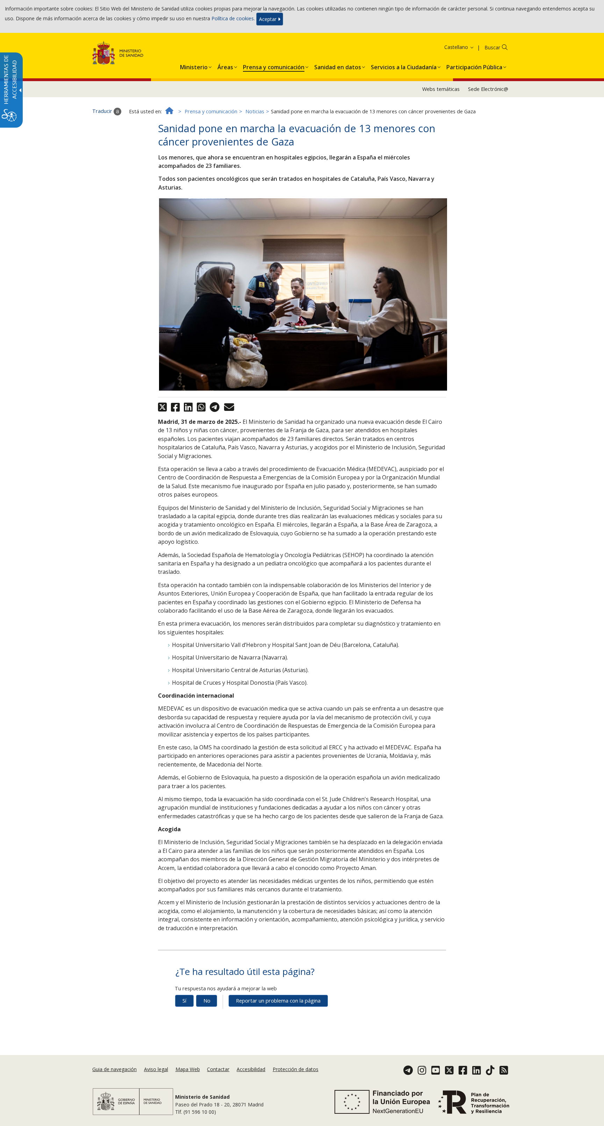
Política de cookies (232, 18)
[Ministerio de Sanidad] (118, 54)
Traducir (103, 111)
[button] (450, 47)
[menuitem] (194, 66)
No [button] (206, 1000)
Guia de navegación (114, 1069)
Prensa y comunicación (211, 111)
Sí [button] (184, 1000)
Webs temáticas (441, 89)
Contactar (218, 1069)
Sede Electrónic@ (488, 89)
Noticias (254, 111)
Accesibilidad (251, 1069)
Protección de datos (295, 1069)
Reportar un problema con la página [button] (278, 1000)
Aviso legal (156, 1069)
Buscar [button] (492, 47)
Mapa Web (187, 1069)
